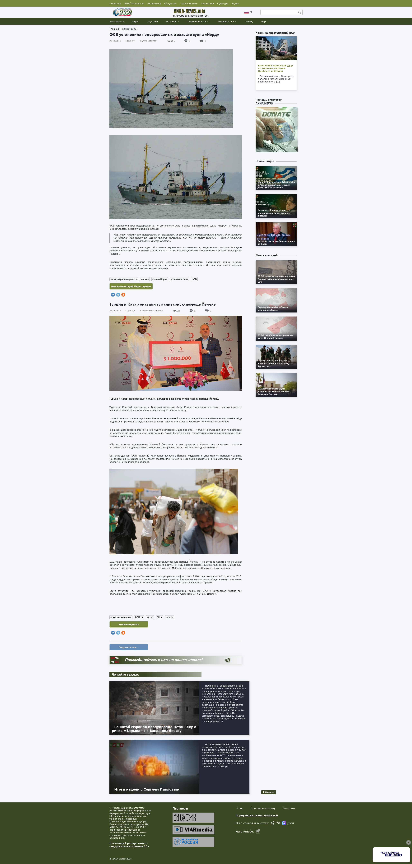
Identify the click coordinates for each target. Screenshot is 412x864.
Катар (150, 617)
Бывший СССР (225, 21)
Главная (114, 28)
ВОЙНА (139, 617)
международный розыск (123, 279)
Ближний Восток (197, 21)
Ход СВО (152, 21)
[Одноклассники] (123, 295)
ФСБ (194, 279)
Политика (115, 3)
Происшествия (189, 3)
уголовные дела (179, 279)
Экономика (154, 3)
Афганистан (116, 21)
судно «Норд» (159, 279)
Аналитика (207, 3)
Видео (235, 3)
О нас (239, 808)
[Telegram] (118, 295)
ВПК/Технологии (134, 3)
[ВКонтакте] (113, 295)
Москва (145, 279)
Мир (263, 21)
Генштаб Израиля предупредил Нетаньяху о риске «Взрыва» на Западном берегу (154, 729)
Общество (170, 3)
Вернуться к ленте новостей (257, 815)
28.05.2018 (122, 41)
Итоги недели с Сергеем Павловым (147, 789)
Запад (249, 21)
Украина (171, 21)
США (159, 617)
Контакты (289, 808)
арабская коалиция (120, 617)
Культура (222, 3)
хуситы (169, 617)
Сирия (135, 21)
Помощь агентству (263, 808)
